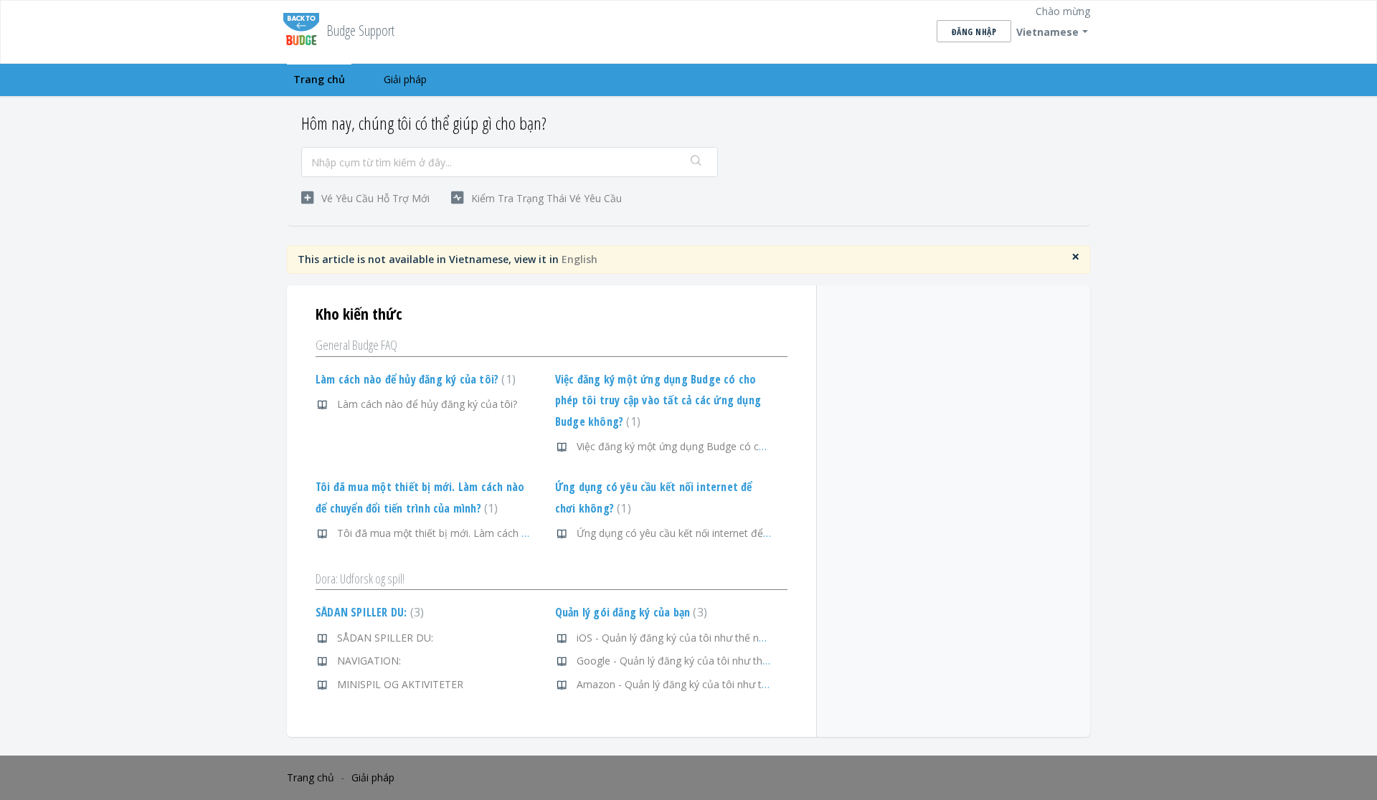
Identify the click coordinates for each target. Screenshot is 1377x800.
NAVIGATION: (369, 660)
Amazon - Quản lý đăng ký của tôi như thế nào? (687, 684)
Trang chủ (319, 79)
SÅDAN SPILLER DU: (368, 612)
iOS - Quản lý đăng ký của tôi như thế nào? (676, 637)
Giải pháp (405, 79)
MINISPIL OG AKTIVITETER (400, 684)
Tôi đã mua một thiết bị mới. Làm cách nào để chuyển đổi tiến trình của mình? (519, 533)
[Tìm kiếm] (696, 162)
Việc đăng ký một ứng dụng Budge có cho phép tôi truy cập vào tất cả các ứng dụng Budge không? (658, 400)
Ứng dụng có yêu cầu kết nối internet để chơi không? (699, 533)
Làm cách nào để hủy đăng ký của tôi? (414, 379)
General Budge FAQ (356, 344)
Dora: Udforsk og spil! (360, 578)
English (579, 259)
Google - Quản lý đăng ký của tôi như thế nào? (685, 660)
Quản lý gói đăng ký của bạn (629, 612)
